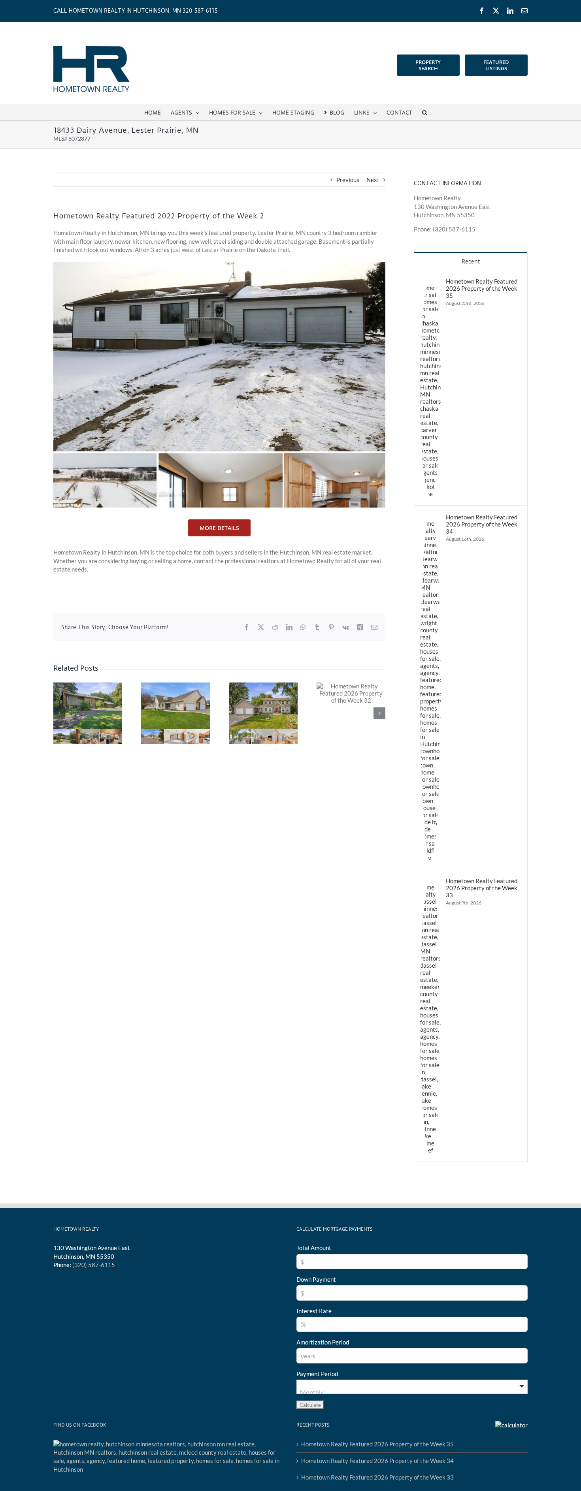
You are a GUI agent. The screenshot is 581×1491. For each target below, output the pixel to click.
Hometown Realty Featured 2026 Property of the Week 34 (481, 524)
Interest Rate (314, 1310)
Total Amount (313, 1247)
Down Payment (316, 1279)
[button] (424, 112)
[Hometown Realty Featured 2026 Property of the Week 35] (430, 281)
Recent (471, 261)
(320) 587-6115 (93, 1264)
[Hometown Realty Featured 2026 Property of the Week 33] (430, 881)
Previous (347, 179)
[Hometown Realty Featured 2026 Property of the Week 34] (430, 517)
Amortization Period (322, 1342)
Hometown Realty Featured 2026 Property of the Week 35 (481, 288)
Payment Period (317, 1373)
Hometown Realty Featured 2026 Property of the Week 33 (481, 888)
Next (372, 179)
